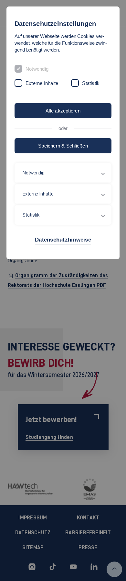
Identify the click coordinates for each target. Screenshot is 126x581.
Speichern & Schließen (63, 145)
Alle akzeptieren (63, 110)
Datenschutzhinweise (63, 240)
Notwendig (37, 69)
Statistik (91, 83)
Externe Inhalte (42, 83)
